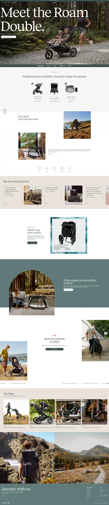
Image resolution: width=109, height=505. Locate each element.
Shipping (88, 492)
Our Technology (68, 289)
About (98, 2)
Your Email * (3, 495)
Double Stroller (14, 2)
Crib (2, 2)
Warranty (89, 497)
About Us (54, 481)
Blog (100, 493)
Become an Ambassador (104, 495)
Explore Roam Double (8, 36)
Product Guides (90, 487)
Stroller (9, 2)
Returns (88, 494)
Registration (102, 491)
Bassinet (5, 2)
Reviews (101, 489)
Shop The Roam (54, 349)
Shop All (32, 242)
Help (100, 2)
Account (104, 2)
